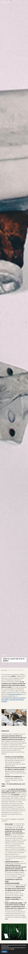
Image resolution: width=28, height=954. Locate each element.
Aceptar (4, 951)
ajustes (12, 949)
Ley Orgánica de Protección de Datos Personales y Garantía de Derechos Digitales (13, 699)
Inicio (2, 670)
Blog (6, 670)
